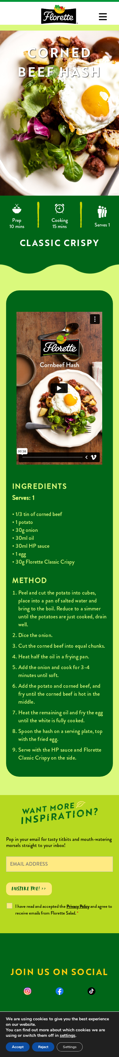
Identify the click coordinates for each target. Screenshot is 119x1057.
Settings (70, 1046)
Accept (17, 1046)
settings (67, 1035)
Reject (43, 1046)
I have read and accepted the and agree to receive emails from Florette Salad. (63, 909)
